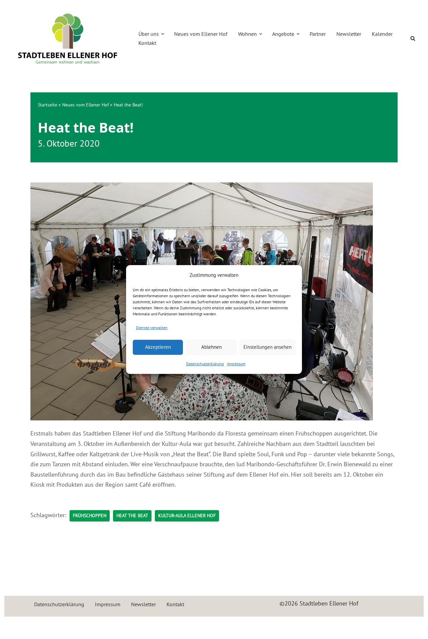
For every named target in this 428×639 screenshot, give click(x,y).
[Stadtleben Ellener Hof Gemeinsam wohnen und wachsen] (67, 38)
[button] (162, 33)
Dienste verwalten (152, 327)
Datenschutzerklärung (205, 363)
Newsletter (348, 33)
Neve (15, 625)
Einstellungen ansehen (267, 347)
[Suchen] (412, 38)
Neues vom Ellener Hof (200, 33)
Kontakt (147, 42)
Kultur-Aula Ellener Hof (187, 515)
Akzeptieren (158, 347)
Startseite (47, 105)
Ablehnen (211, 347)
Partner (318, 33)
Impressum (236, 363)
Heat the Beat (132, 515)
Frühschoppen (89, 515)
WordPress (81, 625)
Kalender (382, 33)
